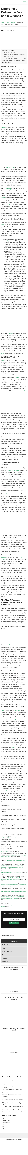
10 (4, 734)
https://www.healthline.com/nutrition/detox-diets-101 (16, 843)
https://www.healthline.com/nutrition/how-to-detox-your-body (13, 837)
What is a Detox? (11, 52)
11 (4, 760)
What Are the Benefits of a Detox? (15, 54)
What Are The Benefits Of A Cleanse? (16, 58)
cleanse (4, 360)
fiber (12, 747)
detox (2, 224)
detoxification (10, 167)
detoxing (8, 189)
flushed (24, 302)
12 (6, 790)
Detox (4, 127)
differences (16, 671)
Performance (5, 954)
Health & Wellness (10, 22)
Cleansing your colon (13, 470)
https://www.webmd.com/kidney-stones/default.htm (11, 872)
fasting (3, 197)
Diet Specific (5, 944)
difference (11, 645)
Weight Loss (5, 961)
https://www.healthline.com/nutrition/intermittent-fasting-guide (13, 891)
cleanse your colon (11, 494)
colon (6, 481)
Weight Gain (5, 958)
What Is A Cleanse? (8, 56)
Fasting (8, 204)
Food (3, 948)
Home (2, 22)
